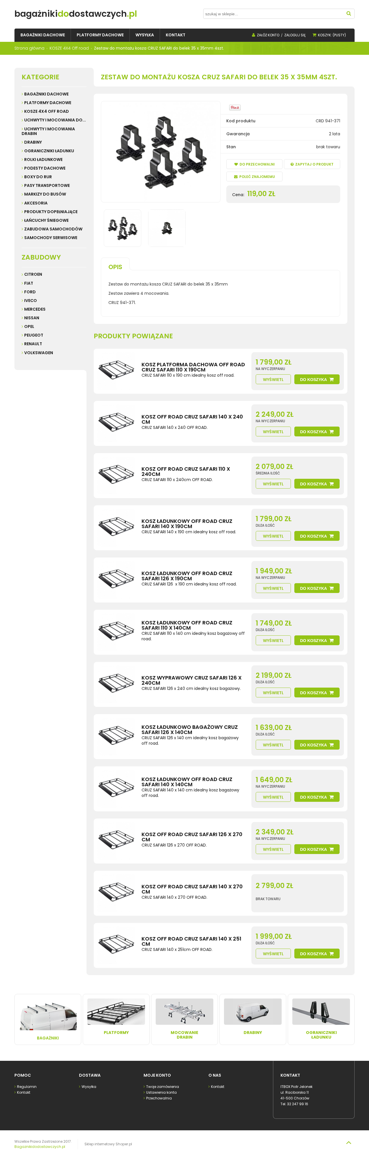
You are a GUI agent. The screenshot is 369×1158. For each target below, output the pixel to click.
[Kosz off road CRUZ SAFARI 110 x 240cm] (116, 476)
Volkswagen (38, 353)
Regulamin (27, 1086)
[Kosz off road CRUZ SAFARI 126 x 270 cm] (116, 841)
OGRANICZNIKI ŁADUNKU (49, 151)
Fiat (28, 283)
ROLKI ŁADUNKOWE (43, 159)
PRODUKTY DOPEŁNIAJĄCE (51, 212)
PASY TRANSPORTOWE (47, 185)
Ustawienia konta (161, 1092)
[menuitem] (43, 35)
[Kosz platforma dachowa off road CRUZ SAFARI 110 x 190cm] (116, 371)
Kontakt (23, 1092)
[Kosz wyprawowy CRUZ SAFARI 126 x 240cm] (116, 684)
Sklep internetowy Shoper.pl (108, 1144)
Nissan (31, 318)
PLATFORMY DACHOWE (47, 103)
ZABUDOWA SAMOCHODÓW (53, 229)
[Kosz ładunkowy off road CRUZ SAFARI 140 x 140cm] (116, 789)
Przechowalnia (159, 1098)
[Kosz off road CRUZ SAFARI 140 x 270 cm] (116, 893)
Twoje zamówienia (162, 1086)
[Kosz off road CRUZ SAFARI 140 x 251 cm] (116, 945)
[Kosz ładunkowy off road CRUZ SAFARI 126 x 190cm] (116, 580)
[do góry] (348, 1142)
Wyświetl (273, 379)
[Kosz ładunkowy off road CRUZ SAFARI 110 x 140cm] (116, 632)
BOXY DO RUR (38, 177)
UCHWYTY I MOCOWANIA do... (55, 120)
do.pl (75, 14)
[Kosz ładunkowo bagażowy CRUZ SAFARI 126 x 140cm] (116, 737)
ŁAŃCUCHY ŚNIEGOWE (46, 220)
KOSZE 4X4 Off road (46, 111)
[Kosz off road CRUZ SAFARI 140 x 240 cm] (116, 423)
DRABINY (33, 142)
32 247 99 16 (297, 1103)
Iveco (30, 300)
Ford (30, 292)
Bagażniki (48, 1038)
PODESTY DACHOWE (44, 168)
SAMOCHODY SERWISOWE (50, 238)
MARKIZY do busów (45, 194)
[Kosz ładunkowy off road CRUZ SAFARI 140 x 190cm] (116, 528)
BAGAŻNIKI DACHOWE (46, 94)
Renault (33, 344)
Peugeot (33, 335)
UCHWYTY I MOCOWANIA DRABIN (48, 131)
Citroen (33, 274)
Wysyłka (89, 1086)
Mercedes (35, 309)
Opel (29, 326)
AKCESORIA (36, 203)
